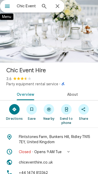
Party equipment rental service (32, 84)
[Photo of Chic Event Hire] (49, 31)
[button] (49, 152)
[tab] (24, 94)
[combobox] (27, 6)
